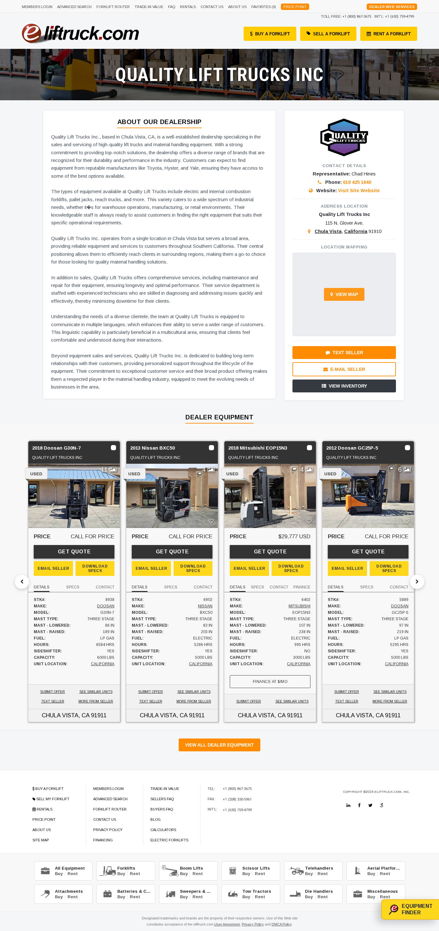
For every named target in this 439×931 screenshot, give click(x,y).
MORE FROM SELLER (95, 701)
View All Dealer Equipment (219, 744)
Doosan (105, 606)
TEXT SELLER (52, 701)
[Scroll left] (21, 581)
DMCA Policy (281, 924)
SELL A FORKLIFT (331, 33)
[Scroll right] (417, 581)
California (355, 231)
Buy (59, 873)
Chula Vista (328, 231)
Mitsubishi (299, 606)
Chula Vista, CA (65, 715)
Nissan (205, 606)
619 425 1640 (357, 182)
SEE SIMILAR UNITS (95, 692)
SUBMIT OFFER (52, 692)
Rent (72, 873)
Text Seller (348, 352)
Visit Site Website (359, 190)
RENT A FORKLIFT (392, 33)
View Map (347, 294)
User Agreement (227, 924)
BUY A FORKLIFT (272, 33)
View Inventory (348, 386)
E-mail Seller (347, 369)
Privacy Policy (253, 924)
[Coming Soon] (348, 805)
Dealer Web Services (392, 7)
